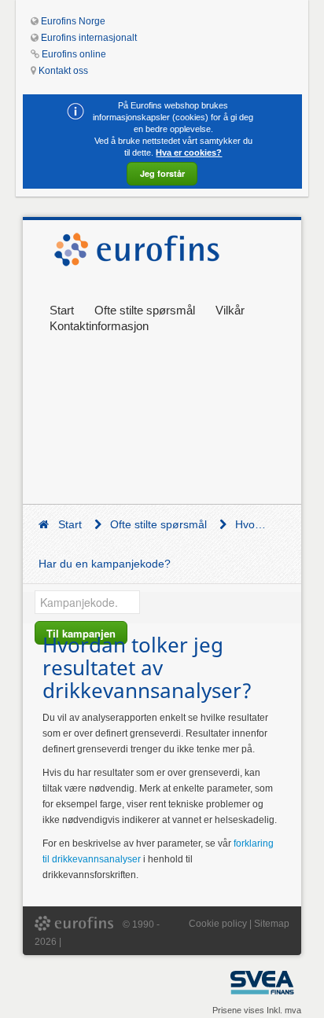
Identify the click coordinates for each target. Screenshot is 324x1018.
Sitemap (271, 923)
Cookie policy (218, 923)
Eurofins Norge (73, 21)
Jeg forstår (162, 173)
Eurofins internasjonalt (89, 37)
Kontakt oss (63, 70)
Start (62, 310)
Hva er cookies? (189, 152)
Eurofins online (74, 54)
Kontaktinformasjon (99, 326)
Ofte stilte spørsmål (144, 310)
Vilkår (230, 310)
